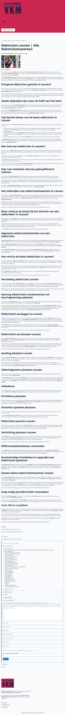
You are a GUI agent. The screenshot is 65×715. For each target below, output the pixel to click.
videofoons (56, 390)
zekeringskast (11, 374)
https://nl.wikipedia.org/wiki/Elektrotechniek (12, 531)
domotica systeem (5, 413)
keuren (22, 301)
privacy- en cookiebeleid (29, 650)
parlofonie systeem (8, 401)
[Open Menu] (4, 22)
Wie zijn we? (4, 702)
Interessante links (5, 704)
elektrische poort (11, 425)
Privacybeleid (4, 707)
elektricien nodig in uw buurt (19, 88)
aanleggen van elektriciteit (9, 318)
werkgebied (48, 514)
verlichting (17, 436)
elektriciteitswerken (52, 73)
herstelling (8, 285)
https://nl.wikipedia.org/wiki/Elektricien (10, 529)
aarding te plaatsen (6, 359)
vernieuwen (40, 338)
